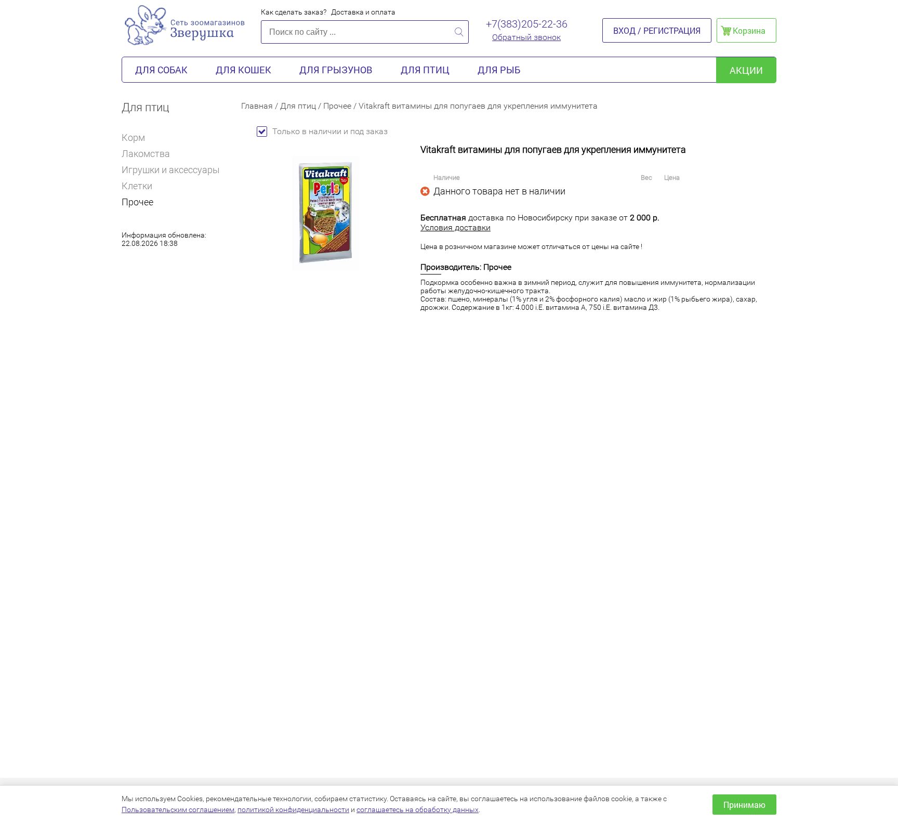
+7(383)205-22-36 (526, 24)
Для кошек (243, 69)
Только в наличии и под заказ (330, 131)
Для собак (161, 69)
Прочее (137, 202)
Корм (133, 137)
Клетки (137, 185)
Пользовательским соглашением (178, 809)
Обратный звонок (526, 37)
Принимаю (744, 804)
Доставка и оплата (363, 12)
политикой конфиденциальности (293, 809)
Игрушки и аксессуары (171, 169)
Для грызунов (336, 69)
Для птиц (425, 69)
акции (746, 70)
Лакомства (146, 153)
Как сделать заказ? (293, 12)
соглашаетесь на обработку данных (417, 809)
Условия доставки (455, 227)
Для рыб (499, 69)
